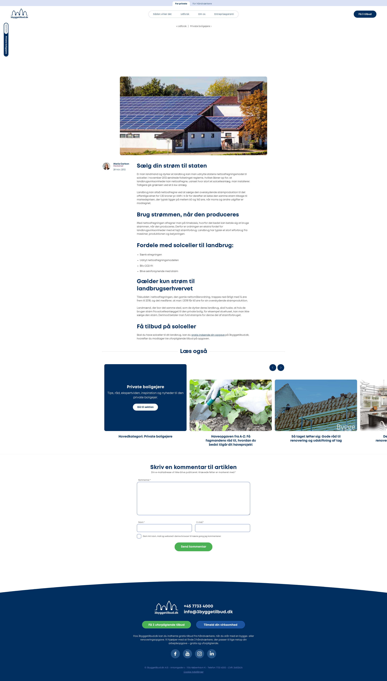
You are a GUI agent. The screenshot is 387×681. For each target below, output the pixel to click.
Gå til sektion (145, 407)
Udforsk (185, 14)
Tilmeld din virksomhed (220, 625)
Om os (201, 14)
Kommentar (144, 480)
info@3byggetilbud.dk (208, 612)
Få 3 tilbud (365, 14)
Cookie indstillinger (193, 672)
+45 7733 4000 (198, 606)
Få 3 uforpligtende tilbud (166, 625)
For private (181, 4)
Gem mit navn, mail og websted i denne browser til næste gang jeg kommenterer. (182, 536)
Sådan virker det (162, 14)
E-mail (200, 522)
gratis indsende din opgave (208, 335)
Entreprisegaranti (224, 14)
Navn (141, 522)
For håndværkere (202, 4)
